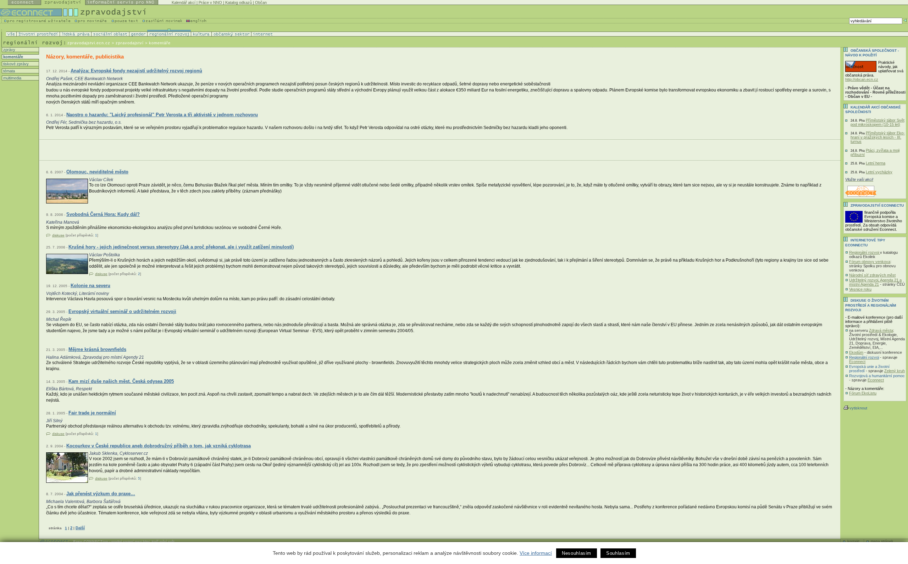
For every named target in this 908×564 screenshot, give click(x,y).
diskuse (58, 235)
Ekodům (856, 352)
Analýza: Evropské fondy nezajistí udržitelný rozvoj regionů (136, 70)
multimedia (11, 78)
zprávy (8, 50)
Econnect (857, 361)
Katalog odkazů (238, 2)
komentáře (12, 57)
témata (8, 71)
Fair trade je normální (92, 412)
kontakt (853, 541)
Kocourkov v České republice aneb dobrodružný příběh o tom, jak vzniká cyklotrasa (158, 445)
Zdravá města (881, 330)
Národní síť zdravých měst (872, 275)
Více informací (536, 553)
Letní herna (875, 163)
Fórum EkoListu (862, 393)
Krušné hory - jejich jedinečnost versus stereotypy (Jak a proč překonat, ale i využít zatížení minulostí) (181, 247)
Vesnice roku (860, 289)
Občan (261, 2)
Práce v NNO (210, 2)
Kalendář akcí (183, 2)
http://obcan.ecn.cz (861, 79)
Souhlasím (618, 553)
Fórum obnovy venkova (869, 261)
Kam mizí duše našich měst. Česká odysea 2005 (121, 381)
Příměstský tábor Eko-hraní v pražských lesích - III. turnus (878, 137)
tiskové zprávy (15, 64)
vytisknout (858, 408)
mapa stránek (882, 541)
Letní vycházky (879, 172)
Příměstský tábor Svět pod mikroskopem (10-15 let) (877, 122)
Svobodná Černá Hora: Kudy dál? (103, 214)
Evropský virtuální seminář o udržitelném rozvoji (122, 311)
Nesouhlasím (576, 553)
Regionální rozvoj (864, 252)
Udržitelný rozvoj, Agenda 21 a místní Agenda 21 (875, 282)
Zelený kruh (894, 371)
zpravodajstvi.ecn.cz (88, 43)
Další (80, 528)
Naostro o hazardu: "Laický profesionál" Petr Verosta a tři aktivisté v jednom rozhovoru (162, 114)
